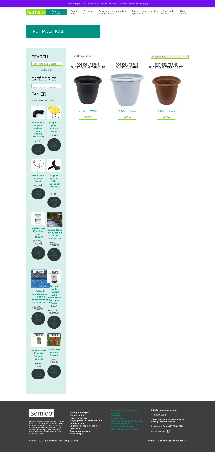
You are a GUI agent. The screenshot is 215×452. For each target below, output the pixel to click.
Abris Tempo (182, 12)
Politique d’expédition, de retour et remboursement (127, 422)
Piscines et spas (88, 12)
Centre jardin (74, 12)
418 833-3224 (158, 414)
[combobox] (46, 86)
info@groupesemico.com (164, 410)
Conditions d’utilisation (122, 426)
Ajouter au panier (38, 149)
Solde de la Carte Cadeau (124, 410)
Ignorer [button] (145, 3)
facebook (174, 431)
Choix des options (54, 145)
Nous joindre (117, 418)
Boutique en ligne (56, 12)
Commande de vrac (167, 12)
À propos (115, 413)
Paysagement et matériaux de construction (112, 12)
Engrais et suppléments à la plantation (144, 12)
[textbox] (46, 87)
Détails (88, 117)
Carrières (115, 415)
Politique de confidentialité (125, 429)
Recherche (46, 70)
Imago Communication (175, 441)
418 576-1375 (175, 426)
